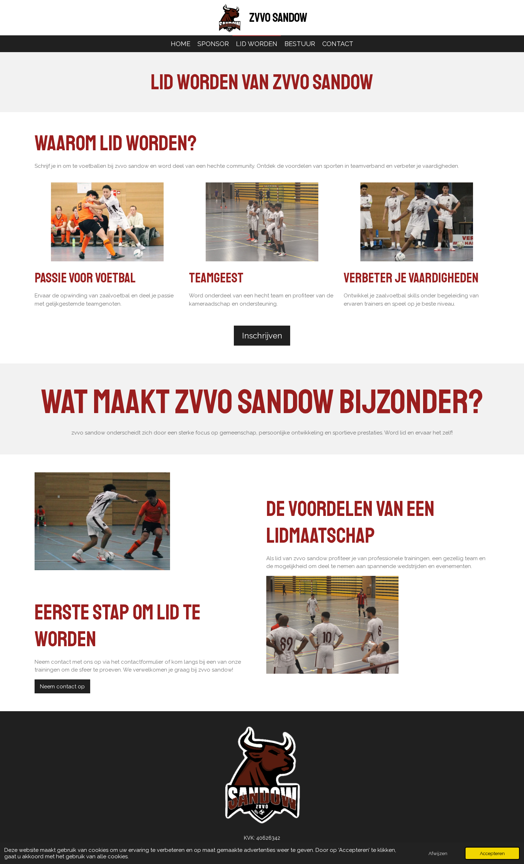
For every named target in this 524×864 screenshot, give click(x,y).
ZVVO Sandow (278, 18)
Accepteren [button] (492, 853)
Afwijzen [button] (437, 853)
